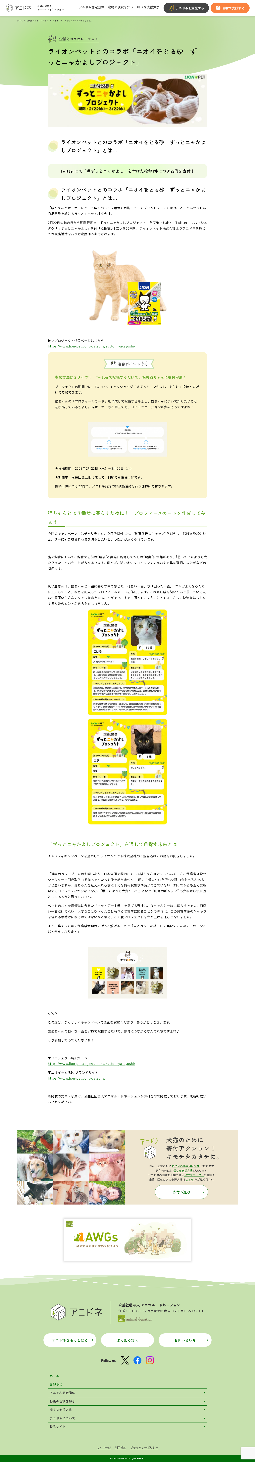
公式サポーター (194, 1175)
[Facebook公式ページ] (137, 1360)
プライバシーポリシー (144, 1447)
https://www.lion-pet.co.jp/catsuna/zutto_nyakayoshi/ (91, 346)
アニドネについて (62, 1418)
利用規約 (120, 1447)
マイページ (104, 1447)
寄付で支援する (234, 8)
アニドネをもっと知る (70, 1340)
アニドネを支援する (190, 8)
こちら (189, 1179)
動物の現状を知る (62, 1401)
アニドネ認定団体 (62, 1392)
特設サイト (58, 1426)
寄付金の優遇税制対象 (186, 1166)
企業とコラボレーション (38, 20)
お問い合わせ (185, 1340)
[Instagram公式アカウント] (150, 1360)
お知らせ (56, 1384)
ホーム (20, 20)
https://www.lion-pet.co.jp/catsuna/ (77, 1078)
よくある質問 (127, 1340)
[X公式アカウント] (125, 1360)
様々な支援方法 (183, 1171)
